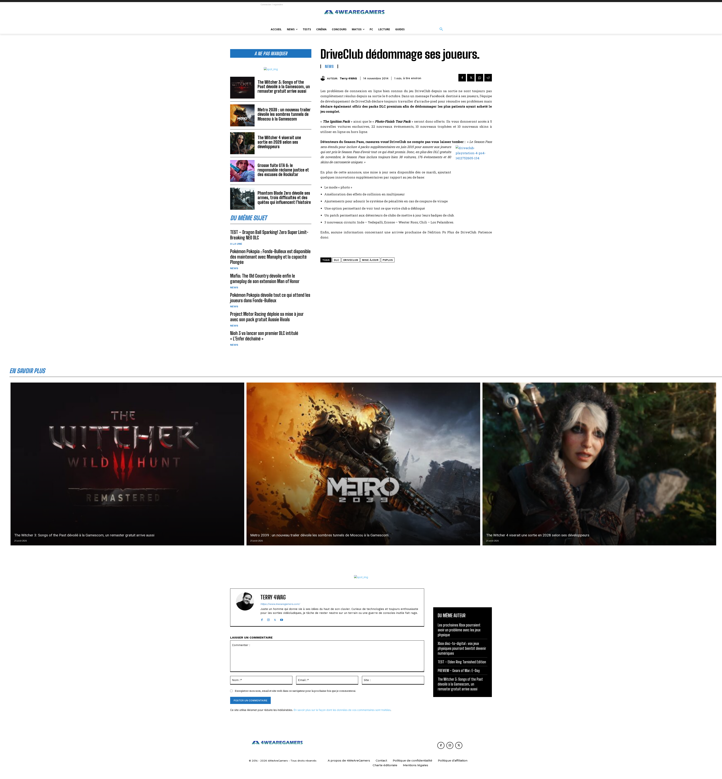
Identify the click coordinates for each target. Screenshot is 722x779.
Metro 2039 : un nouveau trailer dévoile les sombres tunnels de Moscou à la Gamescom (284, 114)
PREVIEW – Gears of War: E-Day (459, 670)
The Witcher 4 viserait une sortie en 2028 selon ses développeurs (279, 142)
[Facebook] (462, 77)
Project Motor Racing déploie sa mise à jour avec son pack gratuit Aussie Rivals (267, 316)
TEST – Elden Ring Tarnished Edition (462, 662)
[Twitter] (471, 77)
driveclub (350, 260)
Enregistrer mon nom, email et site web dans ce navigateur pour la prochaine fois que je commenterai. (295, 690)
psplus (388, 260)
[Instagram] (268, 619)
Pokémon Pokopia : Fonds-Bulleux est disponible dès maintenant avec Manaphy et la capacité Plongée (270, 257)
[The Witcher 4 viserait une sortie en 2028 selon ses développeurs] (242, 143)
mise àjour (370, 260)
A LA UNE (236, 243)
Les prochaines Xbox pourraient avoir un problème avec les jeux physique (459, 630)
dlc (336, 260)
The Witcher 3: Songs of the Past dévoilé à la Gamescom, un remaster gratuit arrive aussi (284, 87)
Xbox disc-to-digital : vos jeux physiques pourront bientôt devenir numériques (462, 648)
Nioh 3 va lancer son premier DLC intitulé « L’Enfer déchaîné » (264, 335)
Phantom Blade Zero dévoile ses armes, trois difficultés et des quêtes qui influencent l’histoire (284, 198)
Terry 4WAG (348, 78)
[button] (441, 29)
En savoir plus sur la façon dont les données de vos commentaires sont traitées (342, 709)
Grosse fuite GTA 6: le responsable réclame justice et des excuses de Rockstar (283, 170)
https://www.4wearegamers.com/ (280, 604)
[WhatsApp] (479, 77)
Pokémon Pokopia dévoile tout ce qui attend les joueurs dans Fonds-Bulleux (270, 297)
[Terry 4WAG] (323, 78)
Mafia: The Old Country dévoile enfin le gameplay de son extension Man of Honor (265, 278)
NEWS (234, 268)
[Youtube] (281, 619)
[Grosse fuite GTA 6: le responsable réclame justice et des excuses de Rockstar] (242, 171)
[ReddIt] (488, 77)
